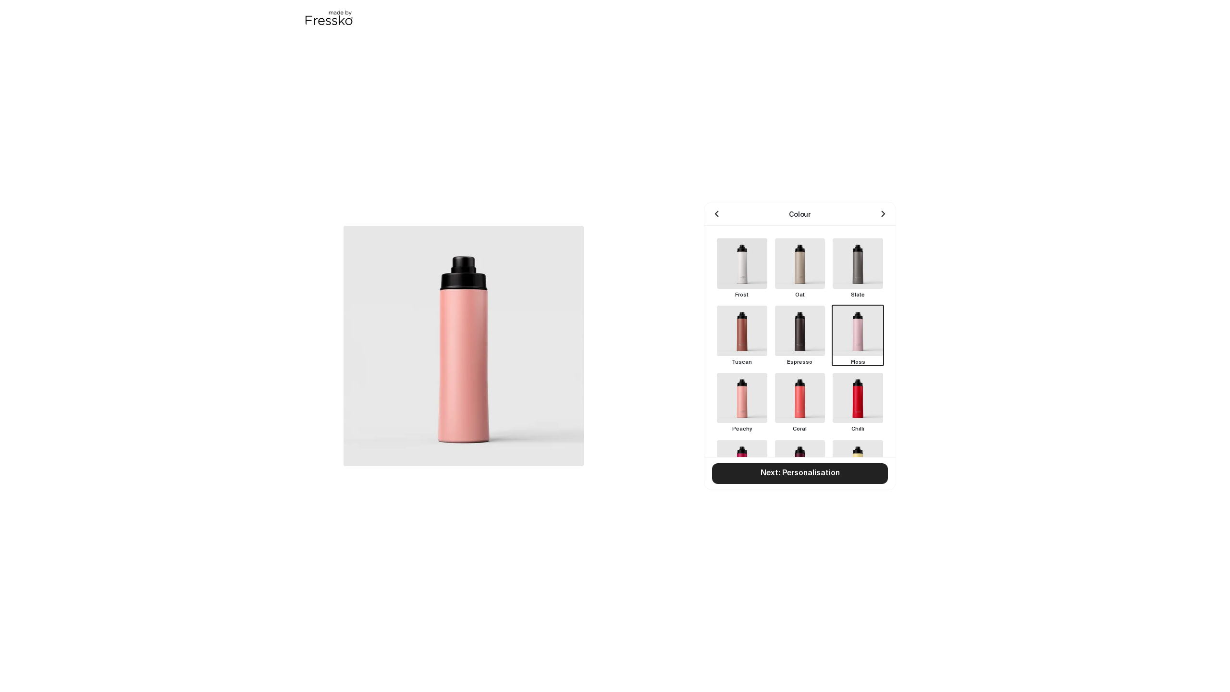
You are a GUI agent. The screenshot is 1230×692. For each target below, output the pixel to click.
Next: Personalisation (800, 473)
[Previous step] (717, 214)
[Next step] (883, 214)
